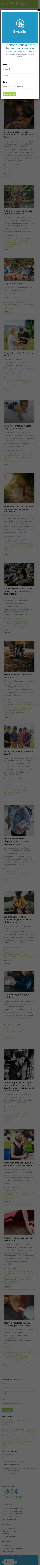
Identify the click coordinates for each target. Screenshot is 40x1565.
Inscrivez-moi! (9, 94)
